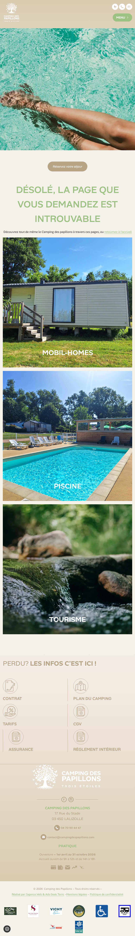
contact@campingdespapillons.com (130, 8)
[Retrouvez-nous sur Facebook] (64, 799)
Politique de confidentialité (106, 894)
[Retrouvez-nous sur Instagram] (71, 799)
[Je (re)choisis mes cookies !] (7, 928)
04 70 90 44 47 (71, 828)
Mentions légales (76, 894)
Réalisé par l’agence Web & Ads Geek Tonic (38, 894)
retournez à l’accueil (118, 232)
